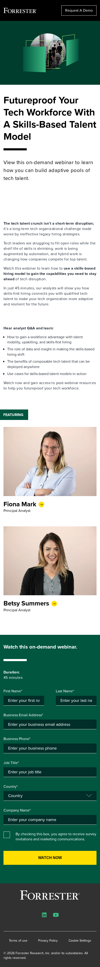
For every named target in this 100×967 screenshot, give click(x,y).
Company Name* (17, 810)
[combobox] (50, 820)
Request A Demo (79, 10)
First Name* (12, 691)
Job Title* (11, 762)
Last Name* (65, 691)
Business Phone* (16, 738)
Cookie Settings (80, 940)
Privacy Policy (48, 940)
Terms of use (18, 940)
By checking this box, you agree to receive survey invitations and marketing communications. (56, 837)
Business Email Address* (23, 715)
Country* (10, 786)
